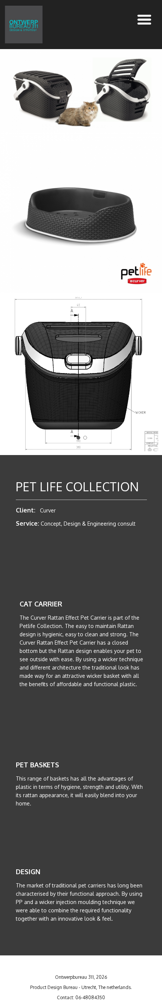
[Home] (24, 24)
